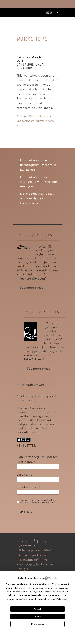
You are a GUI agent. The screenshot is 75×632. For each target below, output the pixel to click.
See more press (31, 287)
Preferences (37, 624)
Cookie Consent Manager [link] (29, 578)
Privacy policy (29, 550)
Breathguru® (29, 18)
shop (35, 432)
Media (48, 550)
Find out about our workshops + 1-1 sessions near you (39, 182)
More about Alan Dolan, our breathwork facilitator (37, 198)
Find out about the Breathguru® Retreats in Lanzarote (38, 165)
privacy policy (46, 502)
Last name (24, 474)
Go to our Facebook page (33, 116)
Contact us (27, 546)
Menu (49, 13)
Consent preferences (34, 555)
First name (26, 461)
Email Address (28, 487)
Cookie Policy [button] (52, 595)
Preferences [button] (61, 599)
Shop (43, 541)
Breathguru (26, 541)
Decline (37, 616)
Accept (37, 609)
